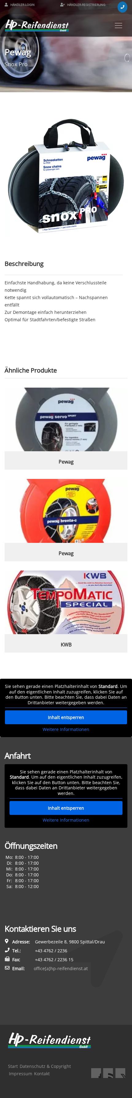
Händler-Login (22, 4)
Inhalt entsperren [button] (66, 717)
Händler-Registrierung (85, 4)
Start (13, 1066)
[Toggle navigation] (118, 25)
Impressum (20, 1073)
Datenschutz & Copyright (45, 1066)
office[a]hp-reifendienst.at (61, 968)
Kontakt (42, 1073)
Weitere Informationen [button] (66, 729)
